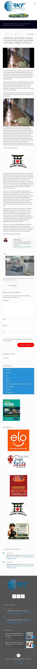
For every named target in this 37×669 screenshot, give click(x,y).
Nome (5, 319)
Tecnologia (8, 389)
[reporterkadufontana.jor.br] (15, 6)
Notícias (8, 378)
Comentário (6, 300)
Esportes (8, 372)
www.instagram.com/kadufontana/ (22, 246)
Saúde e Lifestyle (10, 386)
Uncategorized (9, 392)
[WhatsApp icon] (15, 663)
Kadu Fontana (17, 240)
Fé (6, 375)
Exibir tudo (30, 34)
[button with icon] (14, 596)
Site (4, 332)
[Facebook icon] (17, 663)
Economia (8, 369)
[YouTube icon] (19, 663)
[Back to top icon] (18, 655)
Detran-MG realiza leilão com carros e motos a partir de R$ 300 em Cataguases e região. (20, 557)
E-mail (5, 325)
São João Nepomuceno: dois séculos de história (18, 384)
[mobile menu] (34, 3)
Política (7, 381)
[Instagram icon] (21, 663)
